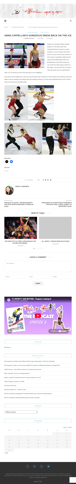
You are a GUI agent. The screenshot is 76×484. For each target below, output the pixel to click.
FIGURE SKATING (44, 32)
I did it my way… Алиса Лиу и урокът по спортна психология (22, 369)
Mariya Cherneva (29, 38)
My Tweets (7, 347)
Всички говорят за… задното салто (15, 389)
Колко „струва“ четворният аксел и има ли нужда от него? (22, 377)
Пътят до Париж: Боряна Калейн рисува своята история (22, 397)
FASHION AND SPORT (18, 27)
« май (6, 453)
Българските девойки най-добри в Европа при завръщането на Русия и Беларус (29, 361)
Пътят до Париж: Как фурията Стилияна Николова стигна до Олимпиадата (28, 393)
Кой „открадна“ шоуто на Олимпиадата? (17, 373)
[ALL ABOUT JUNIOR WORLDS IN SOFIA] (55, 228)
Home (6, 27)
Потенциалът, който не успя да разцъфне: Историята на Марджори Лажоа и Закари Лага (32, 365)
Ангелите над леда (10, 385)
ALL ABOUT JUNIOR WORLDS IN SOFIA (55, 241)
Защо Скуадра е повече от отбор (14, 381)
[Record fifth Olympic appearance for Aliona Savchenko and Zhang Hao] (20, 228)
